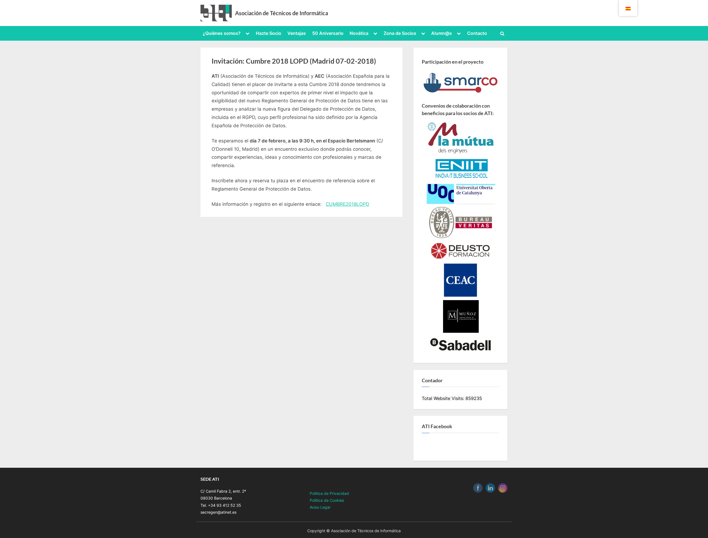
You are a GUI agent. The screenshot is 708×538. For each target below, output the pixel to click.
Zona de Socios (400, 33)
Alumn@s (441, 33)
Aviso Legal (320, 507)
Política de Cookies (327, 500)
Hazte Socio (268, 33)
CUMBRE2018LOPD (347, 204)
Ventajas (296, 33)
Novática (359, 33)
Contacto (477, 33)
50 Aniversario (327, 33)
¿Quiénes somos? (222, 33)
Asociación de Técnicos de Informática (281, 13)
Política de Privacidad (329, 493)
